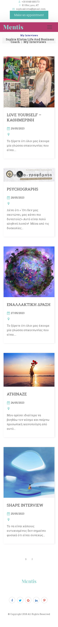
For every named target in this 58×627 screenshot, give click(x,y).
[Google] (28, 600)
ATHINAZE (17, 394)
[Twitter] (20, 600)
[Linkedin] (36, 600)
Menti (29, 581)
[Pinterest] (44, 600)
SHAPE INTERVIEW (25, 505)
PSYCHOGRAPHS (22, 189)
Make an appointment (29, 15)
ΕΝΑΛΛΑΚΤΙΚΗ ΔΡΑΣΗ (28, 304)
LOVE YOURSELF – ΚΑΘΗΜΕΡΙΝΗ (24, 117)
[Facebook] (12, 600)
